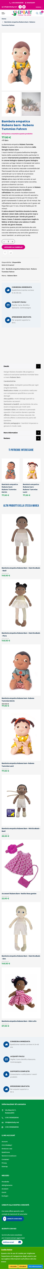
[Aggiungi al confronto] (10, 252)
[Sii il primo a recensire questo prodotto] (21, 573)
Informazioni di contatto (14, 1104)
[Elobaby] (22, 13)
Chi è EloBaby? (7, 1145)
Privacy (4, 1163)
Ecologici (5, 1196)
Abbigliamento (7, 1185)
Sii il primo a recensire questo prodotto (17, 134)
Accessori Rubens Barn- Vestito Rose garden (19, 893)
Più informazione (35, 1266)
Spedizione (6, 1152)
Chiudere (22, 1266)
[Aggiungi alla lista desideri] (5, 252)
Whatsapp (30, 3)
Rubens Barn (12, 275)
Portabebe (5, 1181)
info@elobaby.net (12, 1122)
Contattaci (5, 1159)
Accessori (5, 1189)
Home (4, 19)
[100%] (21, 704)
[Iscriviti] (20, 1242)
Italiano (38, 7)
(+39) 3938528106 (17, 3)
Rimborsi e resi (7, 1148)
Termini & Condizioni (9, 1156)
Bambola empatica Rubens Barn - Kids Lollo (19, 1021)
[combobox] (37, 13)
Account (5, 1141)
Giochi (4, 1192)
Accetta (14, 1266)
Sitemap (5, 1166)
